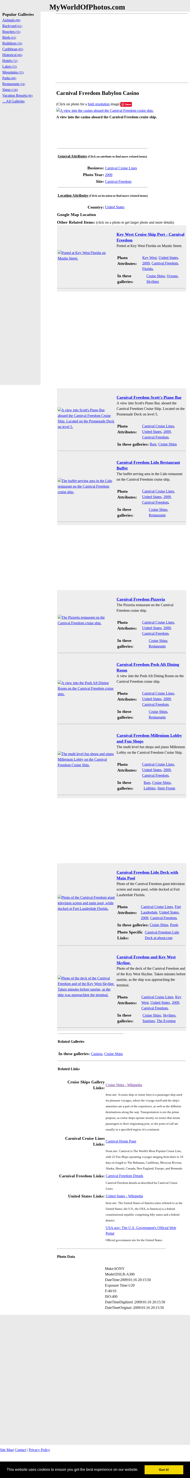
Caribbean (12, 49)
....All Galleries (13, 101)
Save (128, 104)
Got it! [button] (164, 1470)
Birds (9, 37)
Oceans (172, 276)
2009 (108, 175)
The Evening (166, 1021)
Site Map (6, 1450)
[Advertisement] (122, 48)
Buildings (12, 43)
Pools (174, 925)
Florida (147, 269)
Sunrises (148, 1021)
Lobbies (149, 788)
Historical (12, 55)
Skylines (152, 281)
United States (114, 207)
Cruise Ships (155, 276)
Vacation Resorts (17, 95)
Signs (10, 90)
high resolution (99, 104)
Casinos (96, 1054)
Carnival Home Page (121, 1141)
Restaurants (157, 515)
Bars (153, 444)
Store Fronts (166, 788)
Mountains (13, 72)
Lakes (9, 66)
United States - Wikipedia (124, 1196)
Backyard (12, 26)
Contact (20, 1450)
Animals (11, 20)
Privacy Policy (39, 1450)
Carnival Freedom (118, 182)
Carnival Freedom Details (124, 1176)
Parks (9, 78)
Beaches (11, 32)
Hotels (10, 61)
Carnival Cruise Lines (121, 168)
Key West (149, 258)
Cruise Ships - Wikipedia (124, 1085)
